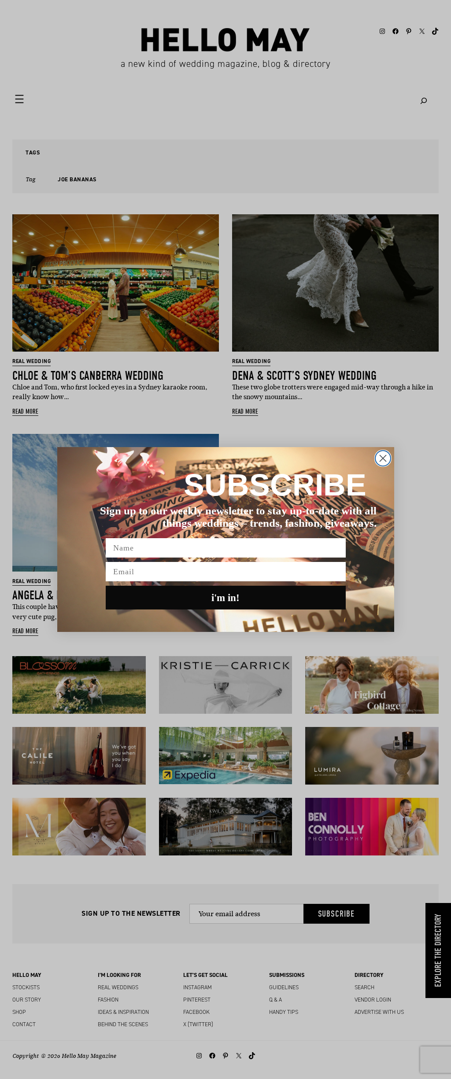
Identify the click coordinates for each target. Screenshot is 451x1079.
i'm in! (225, 597)
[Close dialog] (383, 458)
